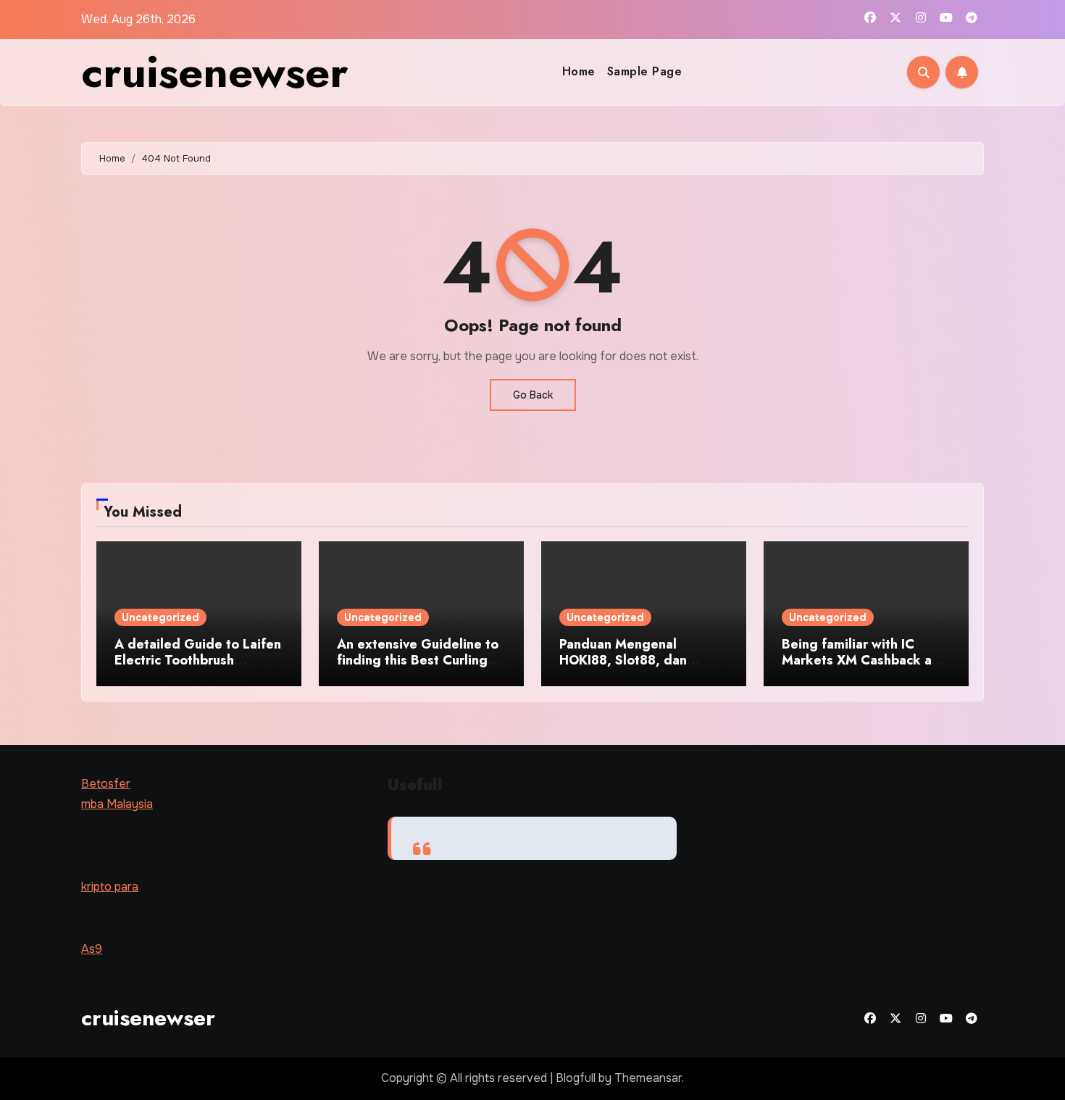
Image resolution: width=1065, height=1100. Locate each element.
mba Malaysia (117, 804)
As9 (91, 949)
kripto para (109, 886)
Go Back (533, 394)
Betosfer (105, 783)
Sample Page (644, 71)
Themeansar (648, 1078)
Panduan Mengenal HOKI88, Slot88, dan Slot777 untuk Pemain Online (626, 668)
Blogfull (576, 1078)
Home (579, 71)
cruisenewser (214, 72)
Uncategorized (160, 617)
